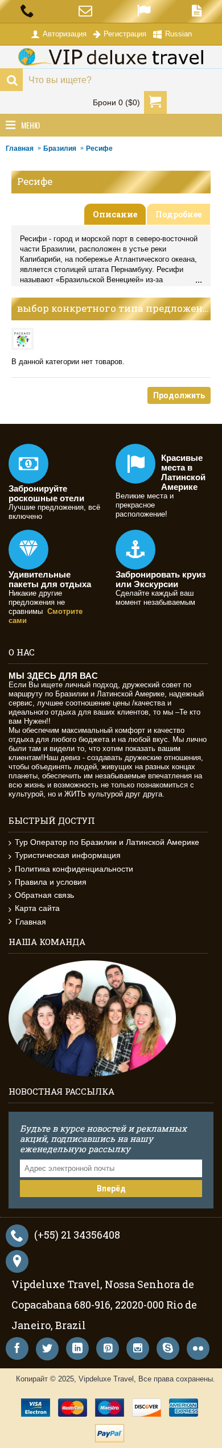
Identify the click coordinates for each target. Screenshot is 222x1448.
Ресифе (99, 148)
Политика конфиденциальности (74, 868)
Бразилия (59, 148)
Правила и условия (51, 881)
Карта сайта (37, 908)
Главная (20, 148)
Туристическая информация (68, 855)
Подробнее (178, 214)
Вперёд (111, 1188)
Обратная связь (44, 895)
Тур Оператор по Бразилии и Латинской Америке (107, 842)
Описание (115, 214)
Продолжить (179, 395)
